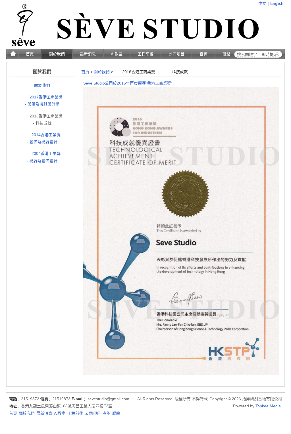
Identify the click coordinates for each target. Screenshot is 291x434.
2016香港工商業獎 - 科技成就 (45, 119)
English (276, 3)
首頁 (85, 71)
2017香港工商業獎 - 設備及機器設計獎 (45, 100)
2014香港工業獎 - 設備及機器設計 (46, 138)
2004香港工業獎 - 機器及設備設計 (46, 157)
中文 (262, 3)
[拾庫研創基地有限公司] (132, 41)
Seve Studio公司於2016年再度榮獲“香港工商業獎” (127, 83)
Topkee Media (268, 406)
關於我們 (42, 85)
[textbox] (262, 54)
